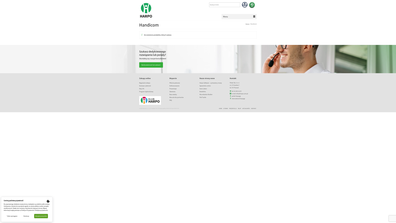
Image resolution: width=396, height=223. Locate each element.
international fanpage (238, 99)
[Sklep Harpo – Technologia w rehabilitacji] (157, 10)
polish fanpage (236, 96)
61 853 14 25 (237, 91)
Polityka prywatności (41, 210)
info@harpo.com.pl (242, 94)
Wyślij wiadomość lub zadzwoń (150, 65)
